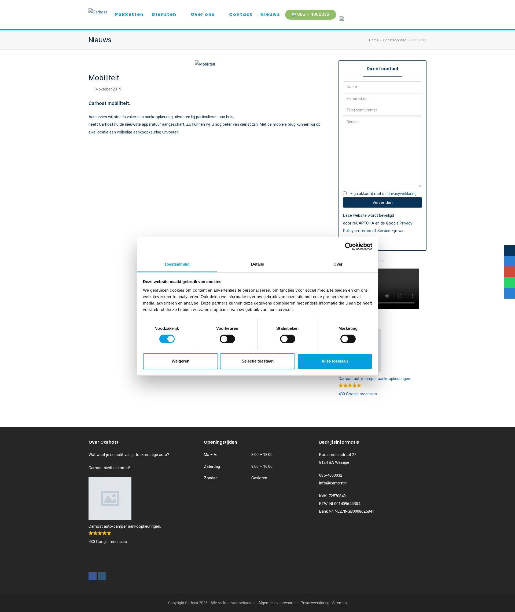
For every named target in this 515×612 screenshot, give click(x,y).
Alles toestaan (334, 361)
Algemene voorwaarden (278, 603)
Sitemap (339, 603)
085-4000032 (330, 475)
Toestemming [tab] (177, 264)
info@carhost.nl (333, 483)
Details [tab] (257, 264)
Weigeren (180, 361)
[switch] (227, 339)
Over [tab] (338, 264)
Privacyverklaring (315, 603)
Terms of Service (375, 230)
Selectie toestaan (258, 361)
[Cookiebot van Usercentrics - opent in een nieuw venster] (348, 246)
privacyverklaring (402, 193)
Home (373, 40)
